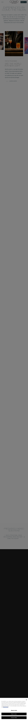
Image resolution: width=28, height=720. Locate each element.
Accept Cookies (14, 717)
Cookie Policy (5, 707)
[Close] (26, 699)
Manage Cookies (14, 710)
